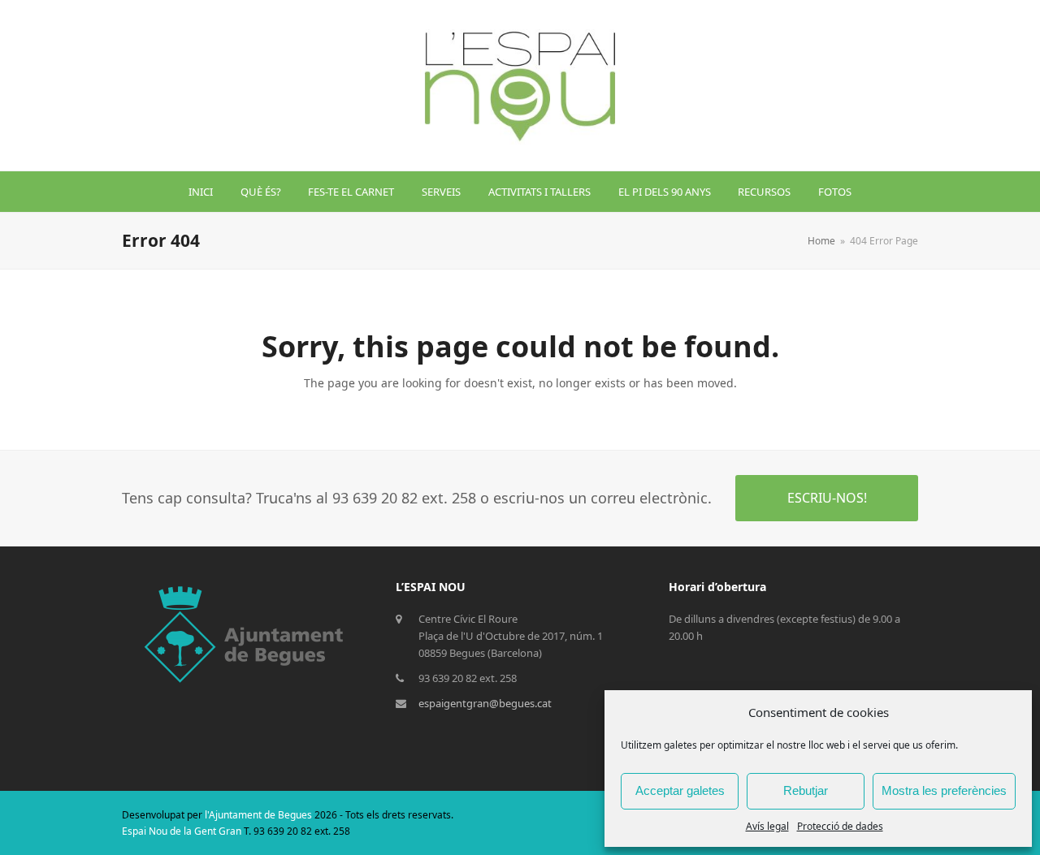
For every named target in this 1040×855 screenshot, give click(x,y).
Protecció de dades (840, 826)
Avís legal (767, 826)
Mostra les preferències (944, 790)
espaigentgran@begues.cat (485, 703)
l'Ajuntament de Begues (258, 815)
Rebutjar (805, 790)
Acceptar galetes (680, 790)
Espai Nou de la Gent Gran (181, 831)
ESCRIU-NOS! (827, 498)
